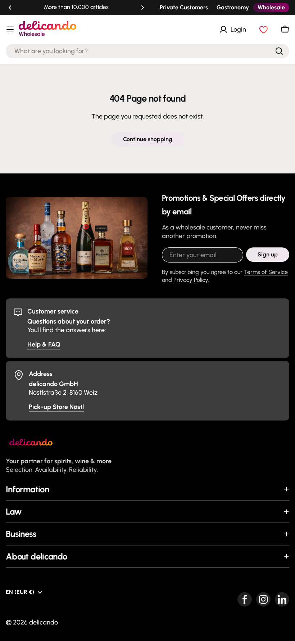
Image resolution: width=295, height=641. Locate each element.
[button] (10, 7)
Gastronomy (233, 7)
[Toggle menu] (10, 29)
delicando (43, 622)
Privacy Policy (190, 280)
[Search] (279, 51)
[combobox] (147, 51)
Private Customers (184, 7)
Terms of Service (266, 272)
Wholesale (271, 7)
